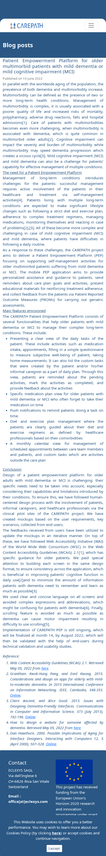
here (44, 668)
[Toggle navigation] (91, 25)
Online (15, 695)
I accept (54, 848)
